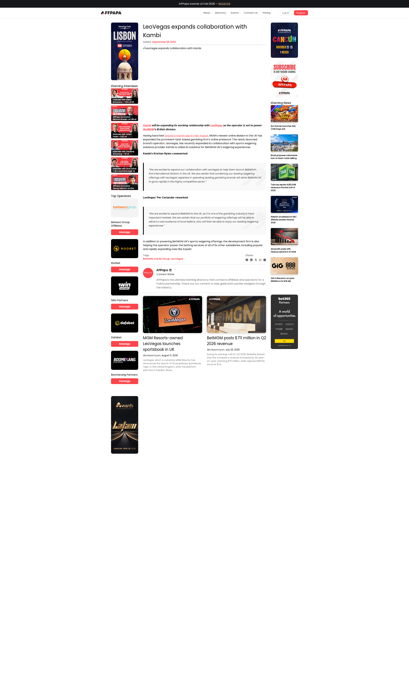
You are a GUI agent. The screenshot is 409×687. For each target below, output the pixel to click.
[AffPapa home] (111, 13)
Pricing (266, 12)
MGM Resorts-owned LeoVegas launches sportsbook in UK (163, 343)
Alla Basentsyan (151, 355)
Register (301, 12)
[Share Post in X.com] (256, 260)
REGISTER (224, 4)
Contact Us (251, 12)
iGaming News (281, 103)
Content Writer (165, 274)
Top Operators (121, 196)
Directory (220, 12)
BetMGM (148, 129)
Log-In (285, 12)
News (207, 12)
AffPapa (162, 270)
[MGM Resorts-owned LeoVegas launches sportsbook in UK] (172, 314)
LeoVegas (216, 125)
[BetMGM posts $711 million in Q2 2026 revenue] (236, 314)
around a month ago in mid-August (186, 135)
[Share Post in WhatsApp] (260, 260)
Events (235, 12)
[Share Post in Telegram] (264, 260)
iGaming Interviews (124, 86)
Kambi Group (162, 258)
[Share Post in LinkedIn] (251, 260)
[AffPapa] (148, 277)
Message (124, 232)
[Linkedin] (170, 270)
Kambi (147, 125)
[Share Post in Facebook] (247, 260)
